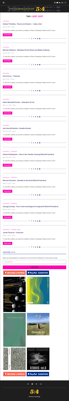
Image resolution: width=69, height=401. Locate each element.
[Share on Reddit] (37, 38)
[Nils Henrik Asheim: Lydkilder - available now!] (14, 277)
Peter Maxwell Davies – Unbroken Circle (18, 102)
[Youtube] (57, 2)
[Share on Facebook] (31, 38)
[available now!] (38, 277)
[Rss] (59, 2)
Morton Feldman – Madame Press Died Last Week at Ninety (26, 50)
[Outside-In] (38, 313)
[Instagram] (55, 2)
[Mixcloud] (62, 2)
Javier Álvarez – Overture (13, 233)
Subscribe (34, 267)
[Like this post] (29, 38)
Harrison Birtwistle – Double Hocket (17, 128)
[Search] (65, 2)
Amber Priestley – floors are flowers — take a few (22, 24)
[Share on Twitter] (33, 38)
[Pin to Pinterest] (35, 38)
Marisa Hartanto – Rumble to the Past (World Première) (24, 180)
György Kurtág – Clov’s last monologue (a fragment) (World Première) (30, 206)
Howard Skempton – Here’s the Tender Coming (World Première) (28, 154)
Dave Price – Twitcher (11, 76)
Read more (7, 34)
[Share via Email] (39, 38)
